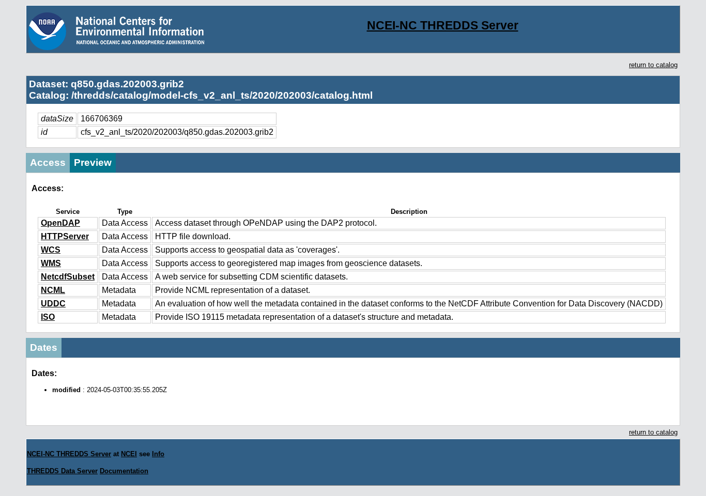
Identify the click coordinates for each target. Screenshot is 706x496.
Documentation (124, 471)
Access (48, 162)
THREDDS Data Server (62, 471)
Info (158, 454)
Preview (93, 162)
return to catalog (653, 65)
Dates (43, 347)
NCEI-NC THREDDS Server (442, 25)
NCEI (129, 454)
